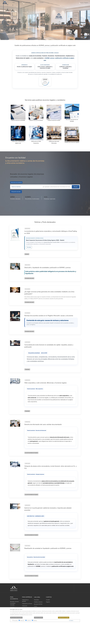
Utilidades (28, 2)
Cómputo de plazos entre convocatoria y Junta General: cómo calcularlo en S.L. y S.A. (50, 467)
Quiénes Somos (13, 590)
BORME (47, 58)
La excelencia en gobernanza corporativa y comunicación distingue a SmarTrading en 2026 (50, 232)
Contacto (41, 2)
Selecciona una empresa (16, 182)
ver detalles (71, 620)
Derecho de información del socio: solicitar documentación (43, 424)
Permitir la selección (38, 617)
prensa (52, 58)
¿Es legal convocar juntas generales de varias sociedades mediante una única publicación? (49, 293)
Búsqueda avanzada (15, 191)
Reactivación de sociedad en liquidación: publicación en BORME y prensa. (47, 548)
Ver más (29, 247)
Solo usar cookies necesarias (16, 617)
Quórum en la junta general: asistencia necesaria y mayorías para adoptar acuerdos (48, 509)
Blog (36, 2)
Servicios (19, 2)
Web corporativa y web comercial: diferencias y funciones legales (45, 383)
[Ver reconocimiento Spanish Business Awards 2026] (45, 81)
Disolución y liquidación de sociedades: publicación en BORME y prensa (47, 268)
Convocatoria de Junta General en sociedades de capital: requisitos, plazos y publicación (48, 346)
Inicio (14, 2)
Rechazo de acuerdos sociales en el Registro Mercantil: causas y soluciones (48, 316)
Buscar (75, 187)
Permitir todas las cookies (63, 617)
